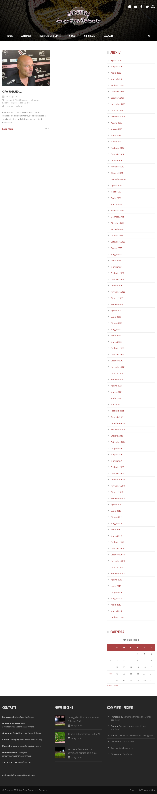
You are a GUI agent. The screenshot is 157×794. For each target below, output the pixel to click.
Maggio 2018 (116, 598)
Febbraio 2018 (117, 617)
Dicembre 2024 (117, 160)
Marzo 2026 (116, 79)
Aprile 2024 (116, 198)
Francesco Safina (14, 106)
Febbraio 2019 (117, 542)
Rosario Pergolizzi (10, 102)
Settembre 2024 (118, 179)
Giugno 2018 (116, 592)
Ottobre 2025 (117, 110)
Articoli (26, 36)
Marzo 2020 (116, 460)
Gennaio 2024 (117, 216)
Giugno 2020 (116, 448)
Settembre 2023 (118, 241)
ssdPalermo (34, 100)
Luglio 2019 (116, 510)
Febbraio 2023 (117, 273)
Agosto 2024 (116, 185)
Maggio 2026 (116, 66)
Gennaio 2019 (117, 548)
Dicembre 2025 (117, 97)
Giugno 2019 (116, 517)
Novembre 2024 (118, 166)
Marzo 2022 (116, 342)
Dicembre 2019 (117, 479)
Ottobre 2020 (117, 435)
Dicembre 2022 (117, 285)
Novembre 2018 (118, 561)
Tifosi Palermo (21, 100)
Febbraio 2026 (117, 85)
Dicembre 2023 (117, 223)
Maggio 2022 (116, 329)
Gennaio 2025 (117, 154)
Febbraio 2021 (117, 410)
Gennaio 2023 (117, 279)
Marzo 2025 (116, 141)
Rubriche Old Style (50, 36)
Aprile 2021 (116, 398)
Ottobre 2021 (117, 373)
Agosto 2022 (116, 310)
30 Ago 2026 (76, 725)
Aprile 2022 (116, 335)
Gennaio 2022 (117, 354)
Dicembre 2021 (117, 360)
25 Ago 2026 (76, 757)
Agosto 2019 (116, 504)
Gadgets (108, 36)
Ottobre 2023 (117, 235)
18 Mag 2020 (11, 96)
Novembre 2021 (118, 367)
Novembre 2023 (118, 229)
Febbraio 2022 (117, 348)
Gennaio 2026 (117, 91)
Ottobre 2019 (117, 492)
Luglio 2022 (116, 316)
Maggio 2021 (116, 392)
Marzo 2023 (116, 266)
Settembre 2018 (118, 573)
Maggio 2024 (116, 191)
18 (110, 673)
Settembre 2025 (118, 116)
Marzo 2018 (116, 611)
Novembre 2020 (118, 429)
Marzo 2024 (116, 204)
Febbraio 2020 (117, 467)
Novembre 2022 (118, 291)
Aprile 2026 (116, 72)
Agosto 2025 (116, 122)
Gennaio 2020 (117, 473)
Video (72, 36)
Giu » (116, 685)
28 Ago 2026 (76, 738)
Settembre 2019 (118, 498)
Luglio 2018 (116, 586)
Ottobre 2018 (117, 567)
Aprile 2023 (116, 260)
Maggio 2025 (116, 129)
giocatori (10, 100)
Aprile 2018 (116, 604)
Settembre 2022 (118, 304)
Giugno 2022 (116, 323)
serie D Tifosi (26, 102)
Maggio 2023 (116, 254)
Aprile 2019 (116, 529)
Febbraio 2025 (117, 148)
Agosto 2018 (116, 579)
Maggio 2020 (116, 454)
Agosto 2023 (116, 248)
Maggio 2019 (116, 523)
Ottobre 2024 (117, 173)
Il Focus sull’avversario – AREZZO (84, 733)
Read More (7, 128)
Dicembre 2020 (117, 423)
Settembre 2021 (118, 379)
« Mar (109, 685)
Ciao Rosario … (12, 92)
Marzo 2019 (116, 536)
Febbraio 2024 (117, 210)
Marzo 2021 (116, 404)
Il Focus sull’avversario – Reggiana (137, 735)
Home (10, 36)
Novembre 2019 (118, 485)
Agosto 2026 (116, 60)
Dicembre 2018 (117, 554)
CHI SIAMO (89, 36)
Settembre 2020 (118, 442)
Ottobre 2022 (117, 298)
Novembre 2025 (118, 104)
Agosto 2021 (116, 385)
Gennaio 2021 (117, 417)
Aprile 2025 (116, 135)
